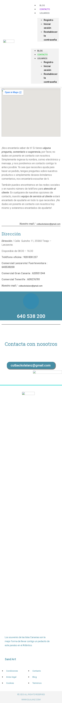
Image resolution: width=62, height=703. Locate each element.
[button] (45, 43)
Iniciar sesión (47, 26)
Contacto (42, 54)
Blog (40, 51)
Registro (48, 20)
